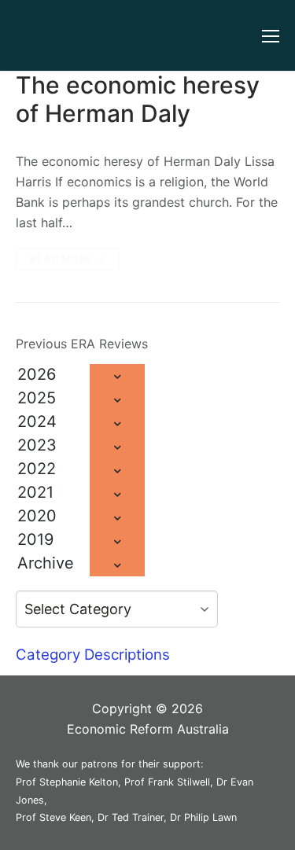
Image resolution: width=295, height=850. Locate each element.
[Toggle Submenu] (117, 376)
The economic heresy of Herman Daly (138, 99)
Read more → (67, 258)
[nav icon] (270, 35)
